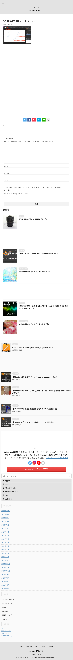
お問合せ (8, 499)
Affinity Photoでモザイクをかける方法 (34, 324)
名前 (6, 166)
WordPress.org (6, 635)
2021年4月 (5, 550)
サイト (6, 180)
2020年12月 (5, 564)
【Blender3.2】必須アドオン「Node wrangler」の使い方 (35, 377)
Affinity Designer (11, 492)
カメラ (7, 495)
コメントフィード (7, 633)
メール (6, 173)
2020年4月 (5, 589)
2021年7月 (5, 539)
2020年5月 (5, 585)
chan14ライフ (36, 10)
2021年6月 (5, 543)
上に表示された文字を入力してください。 (16, 194)
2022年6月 (5, 514)
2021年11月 (5, 528)
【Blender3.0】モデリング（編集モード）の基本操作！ (34, 422)
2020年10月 (5, 571)
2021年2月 (5, 557)
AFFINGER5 (54, 657)
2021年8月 (5, 535)
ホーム (21, 646)
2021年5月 (5, 546)
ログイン (4, 628)
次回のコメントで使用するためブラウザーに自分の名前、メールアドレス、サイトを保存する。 (34, 187)
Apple (7, 481)
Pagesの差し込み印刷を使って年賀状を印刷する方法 (32, 348)
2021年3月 (5, 553)
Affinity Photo (10, 488)
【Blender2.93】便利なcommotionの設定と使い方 (39, 253)
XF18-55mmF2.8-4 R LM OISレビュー (34, 219)
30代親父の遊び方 (36, 654)
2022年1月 (5, 525)
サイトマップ (42, 646)
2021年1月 (5, 560)
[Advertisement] (36, 69)
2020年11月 (5, 567)
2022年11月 (5, 511)
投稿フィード (6, 631)
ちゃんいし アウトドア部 (57, 457)
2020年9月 (5, 574)
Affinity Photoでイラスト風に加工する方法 (35, 272)
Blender (8, 484)
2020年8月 (5, 578)
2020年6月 (5, 581)
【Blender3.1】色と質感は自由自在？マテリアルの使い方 (34, 409)
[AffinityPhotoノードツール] (39, 120)
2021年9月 (5, 532)
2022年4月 (5, 518)
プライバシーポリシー (31, 646)
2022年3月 (5, 521)
